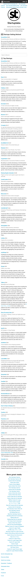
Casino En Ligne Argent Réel (15, 540)
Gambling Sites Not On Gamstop (14, 515)
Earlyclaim (3, 374)
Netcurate (3, 194)
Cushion (3, 412)
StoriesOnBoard (5, 393)
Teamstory (3, 419)
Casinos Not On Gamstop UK (10, 4)
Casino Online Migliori (14, 484)
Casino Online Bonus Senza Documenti (14, 533)
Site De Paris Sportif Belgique (14, 524)
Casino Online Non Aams (14, 493)
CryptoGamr (4, 158)
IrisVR (2, 328)
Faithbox (3, 88)
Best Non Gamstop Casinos (14, 514)
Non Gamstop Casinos (14, 477)
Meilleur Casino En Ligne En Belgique (14, 526)
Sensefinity (4, 37)
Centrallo (3, 459)
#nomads (3, 104)
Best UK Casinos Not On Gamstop (14, 505)
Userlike (3, 381)
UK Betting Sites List (15, 512)
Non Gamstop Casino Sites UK (14, 508)
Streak (2, 266)
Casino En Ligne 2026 (14, 542)
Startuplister (4, 225)
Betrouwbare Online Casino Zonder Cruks (16, 7)
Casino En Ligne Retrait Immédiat (14, 551)
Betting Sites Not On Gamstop (14, 519)
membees (3, 342)
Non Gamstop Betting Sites (12, 5)
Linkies (3, 238)
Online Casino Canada (14, 502)
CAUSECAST (4, 208)
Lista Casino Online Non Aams (14, 545)
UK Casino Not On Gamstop (14, 521)
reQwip (3, 433)
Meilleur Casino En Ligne (14, 500)
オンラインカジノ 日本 (14, 503)
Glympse (3, 148)
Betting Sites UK (15, 517)
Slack (2, 77)
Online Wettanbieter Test (7, 452)
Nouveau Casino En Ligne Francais (14, 531)
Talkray (3, 282)
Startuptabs (7, 1)
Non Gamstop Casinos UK (14, 479)
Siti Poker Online (15, 547)
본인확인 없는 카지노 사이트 (15, 530)
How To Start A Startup (7, 406)
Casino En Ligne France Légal (14, 549)
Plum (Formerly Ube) (6, 312)
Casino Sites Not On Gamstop (14, 496)
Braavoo (3, 114)
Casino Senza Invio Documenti (14, 535)
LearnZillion (4, 358)
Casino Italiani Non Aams (14, 486)
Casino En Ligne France (14, 538)
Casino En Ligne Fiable (14, 528)
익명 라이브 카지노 (14, 537)
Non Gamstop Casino (14, 491)
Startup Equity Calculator (7, 173)
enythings (3, 252)
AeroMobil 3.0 (4, 143)
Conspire (3, 125)
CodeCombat (4, 179)
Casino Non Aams (14, 482)
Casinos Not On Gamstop (14, 480)
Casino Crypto (14, 544)
